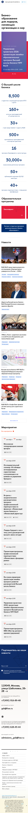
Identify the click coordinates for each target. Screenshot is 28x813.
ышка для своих (5, 309)
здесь (22, 803)
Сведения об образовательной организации (12, 780)
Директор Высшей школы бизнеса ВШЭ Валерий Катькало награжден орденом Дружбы (12, 304)
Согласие (11, 670)
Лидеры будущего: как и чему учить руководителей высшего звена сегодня (14, 532)
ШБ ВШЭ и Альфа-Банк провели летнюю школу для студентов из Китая (12, 406)
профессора (11, 376)
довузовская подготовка (14, 342)
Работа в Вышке (5, 788)
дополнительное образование (8, 379)
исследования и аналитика (13, 274)
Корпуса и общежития (7, 765)
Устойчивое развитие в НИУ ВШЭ (10, 760)
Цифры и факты (5, 755)
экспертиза (18, 376)
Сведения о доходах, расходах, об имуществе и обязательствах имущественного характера (13, 777)
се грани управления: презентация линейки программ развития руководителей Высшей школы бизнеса (13, 581)
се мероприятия (6, 431)
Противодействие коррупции (9, 774)
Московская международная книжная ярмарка (13, 446)
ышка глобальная (5, 414)
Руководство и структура (8, 757)
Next (25, 74)
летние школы (5, 344)
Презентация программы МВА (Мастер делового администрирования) (13, 630)
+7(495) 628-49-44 (11, 726)
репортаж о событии (6, 276)
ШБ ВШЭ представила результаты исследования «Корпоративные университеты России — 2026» (12, 269)
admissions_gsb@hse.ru (12, 737)
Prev (2, 74)
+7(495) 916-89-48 (11, 700)
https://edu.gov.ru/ (6, 798)
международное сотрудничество (16, 411)
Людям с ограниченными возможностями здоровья (12, 783)
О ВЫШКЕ (5, 753)
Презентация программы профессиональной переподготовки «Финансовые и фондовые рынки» (13, 556)
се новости (14, 420)
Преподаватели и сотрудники (9, 762)
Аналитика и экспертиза (17, 276)
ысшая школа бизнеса (12, 2)
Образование (4, 342)
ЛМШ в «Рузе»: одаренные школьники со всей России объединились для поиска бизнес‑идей (13, 337)
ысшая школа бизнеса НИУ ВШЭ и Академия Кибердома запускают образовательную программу (12, 371)
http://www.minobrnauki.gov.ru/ (9, 795)
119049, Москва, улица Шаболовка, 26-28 (13, 688)
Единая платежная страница (8, 786)
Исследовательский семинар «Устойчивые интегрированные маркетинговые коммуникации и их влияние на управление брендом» (12, 472)
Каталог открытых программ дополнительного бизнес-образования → (14, 228)
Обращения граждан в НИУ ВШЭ (9, 769)
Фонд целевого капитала (8, 772)
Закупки (4, 767)
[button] (10, 751)
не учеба (4, 274)
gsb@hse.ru (7, 708)
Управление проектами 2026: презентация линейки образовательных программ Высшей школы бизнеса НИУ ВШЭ (14, 607)
